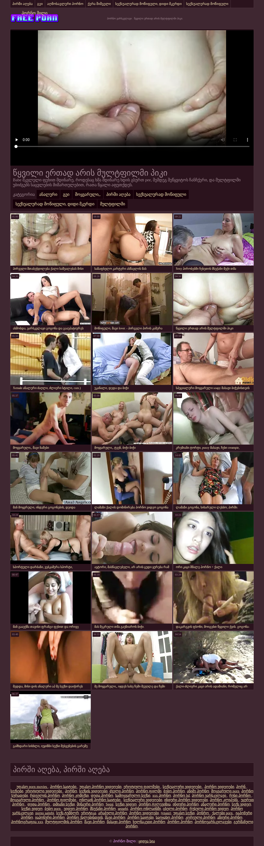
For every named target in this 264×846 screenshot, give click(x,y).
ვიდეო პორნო (76, 809)
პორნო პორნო (180, 822)
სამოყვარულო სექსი (132, 795)
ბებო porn (53, 809)
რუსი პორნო (240, 795)
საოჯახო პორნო (169, 817)
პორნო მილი (34, 13)
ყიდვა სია (146, 841)
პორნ (241, 787)
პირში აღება (22, 4)
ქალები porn (223, 813)
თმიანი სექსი (64, 804)
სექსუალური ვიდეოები (182, 787)
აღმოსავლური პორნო (65, 4)
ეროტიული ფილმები (142, 787)
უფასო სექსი (184, 813)
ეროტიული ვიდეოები (44, 791)
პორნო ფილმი (148, 791)
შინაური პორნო (90, 804)
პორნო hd (181, 795)
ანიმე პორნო (198, 791)
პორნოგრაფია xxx (27, 822)
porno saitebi (44, 813)
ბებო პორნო (174, 791)
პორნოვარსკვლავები (213, 822)
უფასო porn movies (32, 787)
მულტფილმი (112, 204)
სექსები (17, 791)
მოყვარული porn (225, 791)
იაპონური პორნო (50, 817)
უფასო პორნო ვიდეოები (100, 787)
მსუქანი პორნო (103, 809)
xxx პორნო (161, 795)
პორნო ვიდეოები (219, 787)
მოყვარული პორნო (27, 800)
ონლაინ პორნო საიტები (100, 800)
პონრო (203, 813)
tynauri (166, 813)
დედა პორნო (102, 795)
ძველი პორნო (122, 791)
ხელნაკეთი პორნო (149, 822)
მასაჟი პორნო (119, 822)
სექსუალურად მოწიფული (207, 4)
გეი (40, 4)
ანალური (48, 194)
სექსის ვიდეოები (93, 791)
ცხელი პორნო (175, 809)
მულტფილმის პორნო (63, 822)
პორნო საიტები (63, 787)
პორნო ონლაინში (145, 809)
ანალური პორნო (215, 804)
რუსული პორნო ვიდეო (209, 809)
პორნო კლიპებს (224, 800)
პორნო (71, 791)
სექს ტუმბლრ (67, 813)
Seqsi (109, 804)
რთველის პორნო (45, 795)
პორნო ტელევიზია (155, 804)
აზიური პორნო (229, 817)
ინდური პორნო (186, 804)
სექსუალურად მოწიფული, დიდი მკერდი (148, 4)
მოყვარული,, (88, 194)
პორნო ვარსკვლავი (209, 795)
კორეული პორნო (200, 817)
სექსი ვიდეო (126, 804)
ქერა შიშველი (99, 4)
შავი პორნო (115, 817)
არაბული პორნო (112, 813)
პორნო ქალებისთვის (85, 817)
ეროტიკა (88, 813)
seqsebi (123, 809)
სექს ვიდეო (241, 804)
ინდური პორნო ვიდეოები (186, 800)
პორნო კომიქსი (75, 795)
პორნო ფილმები (62, 800)
